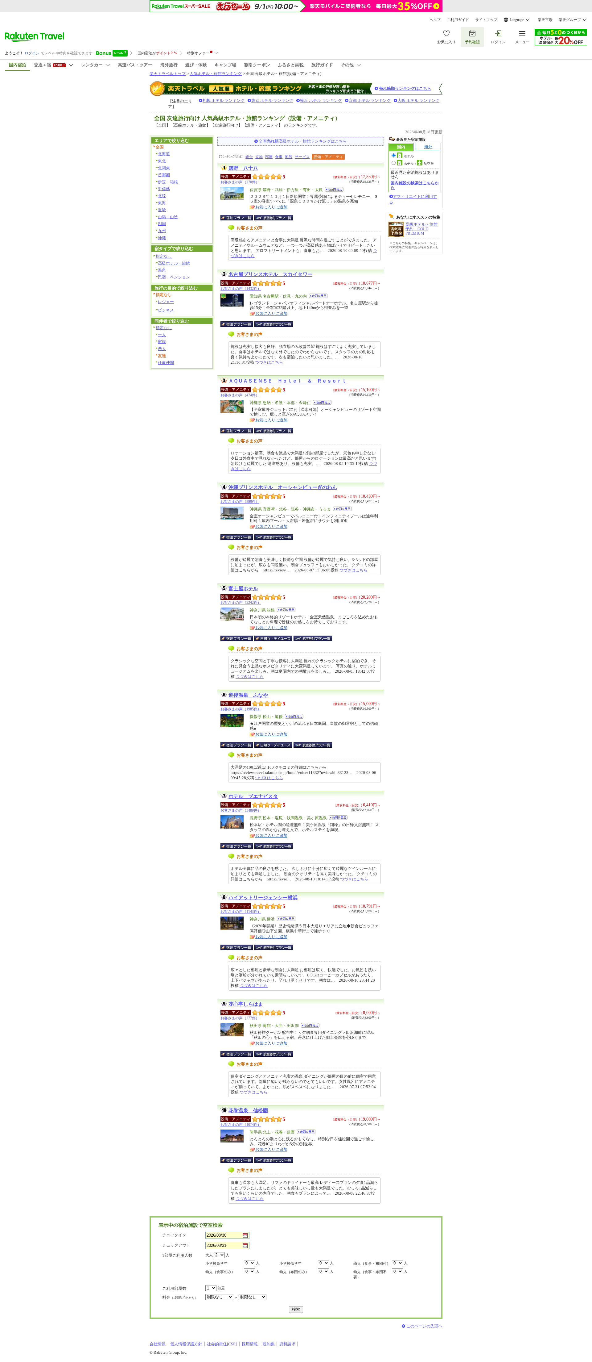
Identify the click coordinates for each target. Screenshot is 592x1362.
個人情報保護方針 (186, 1344)
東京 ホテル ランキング (272, 100)
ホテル (409, 156)
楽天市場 (545, 20)
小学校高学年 (216, 1263)
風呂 (288, 157)
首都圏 (164, 175)
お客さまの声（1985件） (240, 709)
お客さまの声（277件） (239, 1018)
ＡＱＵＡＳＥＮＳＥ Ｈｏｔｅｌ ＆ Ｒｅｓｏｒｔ (287, 380)
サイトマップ (486, 20)
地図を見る (334, 189)
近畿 (162, 209)
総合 (249, 157)
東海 (162, 203)
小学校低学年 (290, 1263)
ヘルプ (435, 20)
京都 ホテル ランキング (370, 100)
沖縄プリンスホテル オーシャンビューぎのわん (282, 487)
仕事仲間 (166, 362)
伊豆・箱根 (168, 182)
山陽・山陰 (168, 217)
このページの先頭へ (424, 1326)
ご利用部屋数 (174, 1288)
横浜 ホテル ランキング (321, 100)
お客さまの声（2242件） (240, 602)
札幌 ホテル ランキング (224, 100)
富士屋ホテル (243, 588)
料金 (180, 1297)
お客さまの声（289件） (239, 501)
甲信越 (164, 188)
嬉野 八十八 (243, 168)
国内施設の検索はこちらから (415, 185)
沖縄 (162, 238)
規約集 (269, 1344)
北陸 (162, 196)
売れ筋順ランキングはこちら (405, 88)
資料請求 (287, 1344)
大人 (209, 1255)
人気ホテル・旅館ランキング (216, 73)
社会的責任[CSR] (222, 1344)
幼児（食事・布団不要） (370, 1274)
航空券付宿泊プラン (273, 217)
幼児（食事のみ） (220, 1272)
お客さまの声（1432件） (240, 288)
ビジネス (166, 310)
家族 (162, 341)
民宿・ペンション (174, 277)
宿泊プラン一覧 (239, 217)
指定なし (164, 256)
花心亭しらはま (245, 1004)
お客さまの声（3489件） (240, 810)
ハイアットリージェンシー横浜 (263, 897)
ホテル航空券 (419, 163)
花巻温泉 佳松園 (248, 1110)
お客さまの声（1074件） (240, 1124)
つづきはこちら (269, 362)
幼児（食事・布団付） (371, 1263)
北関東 (164, 168)
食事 (278, 157)
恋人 (162, 348)
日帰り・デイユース (273, 638)
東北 (162, 161)
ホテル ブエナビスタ (253, 796)
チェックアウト (176, 1245)
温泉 (162, 270)
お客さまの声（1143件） (240, 911)
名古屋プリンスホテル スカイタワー (270, 274)
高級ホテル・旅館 (174, 263)
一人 (162, 334)
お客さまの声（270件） (239, 182)
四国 (162, 223)
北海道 (164, 154)
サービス (302, 157)
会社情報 (158, 1344)
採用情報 (250, 1344)
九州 (162, 230)
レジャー (166, 301)
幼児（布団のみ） (294, 1272)
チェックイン (174, 1235)
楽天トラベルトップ (168, 73)
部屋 (269, 157)
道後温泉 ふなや (248, 695)
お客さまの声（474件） (239, 395)
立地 (259, 157)
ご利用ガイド (458, 20)
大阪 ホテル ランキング (418, 100)
